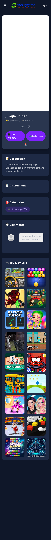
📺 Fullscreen (36, 136)
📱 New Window (12, 136)
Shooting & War (18, 209)
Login (44, 5)
